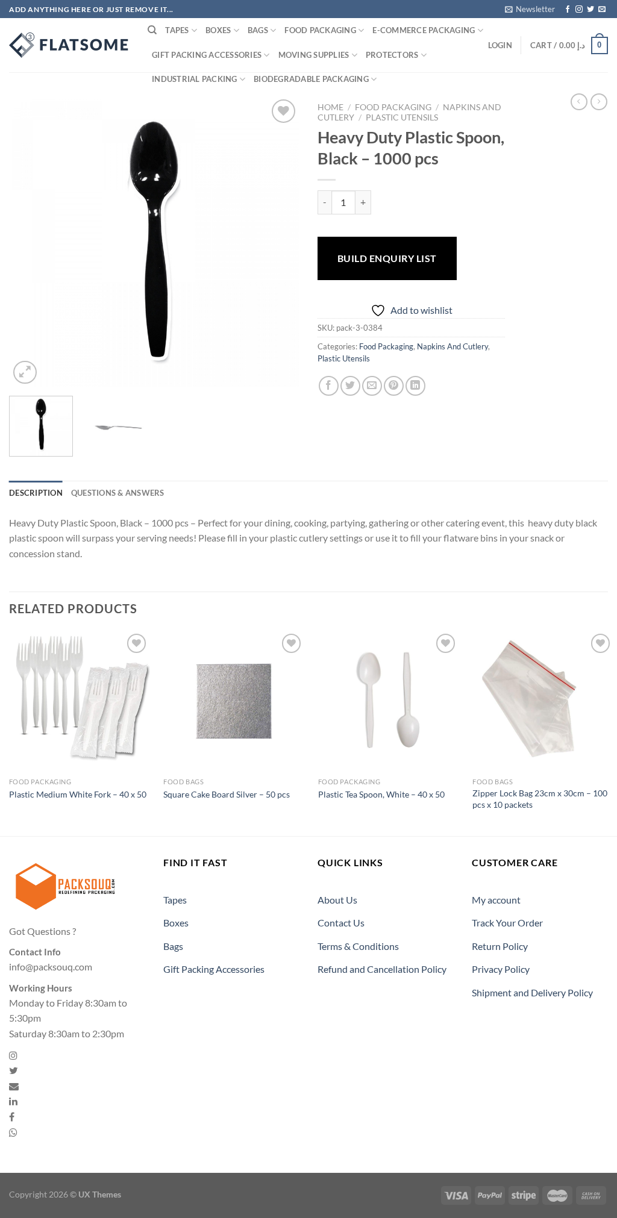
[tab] (36, 493)
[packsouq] (69, 45)
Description (36, 493)
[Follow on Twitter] (590, 9)
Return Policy (500, 946)
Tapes (177, 30)
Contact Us (341, 922)
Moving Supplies (313, 55)
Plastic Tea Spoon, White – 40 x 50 (381, 794)
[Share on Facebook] (329, 386)
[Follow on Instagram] (579, 9)
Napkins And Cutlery (452, 346)
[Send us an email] (602, 9)
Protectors (392, 55)
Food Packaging (320, 30)
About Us (337, 899)
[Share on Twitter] (350, 386)
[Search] (152, 30)
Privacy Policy (501, 969)
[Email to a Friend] (372, 386)
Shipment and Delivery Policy (532, 992)
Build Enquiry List (387, 258)
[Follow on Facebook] (567, 9)
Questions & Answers (117, 493)
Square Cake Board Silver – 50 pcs (226, 794)
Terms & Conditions (358, 946)
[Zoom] (25, 372)
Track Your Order (507, 922)
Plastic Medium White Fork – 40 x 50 (77, 794)
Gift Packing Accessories (207, 55)
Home (330, 107)
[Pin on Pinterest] (394, 386)
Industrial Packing (194, 79)
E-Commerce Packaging (423, 30)
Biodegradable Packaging (311, 79)
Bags (258, 30)
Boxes (218, 30)
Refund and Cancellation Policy (382, 969)
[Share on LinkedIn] (415, 386)
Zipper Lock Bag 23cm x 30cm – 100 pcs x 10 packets (539, 799)
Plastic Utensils (402, 117)
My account (496, 899)
